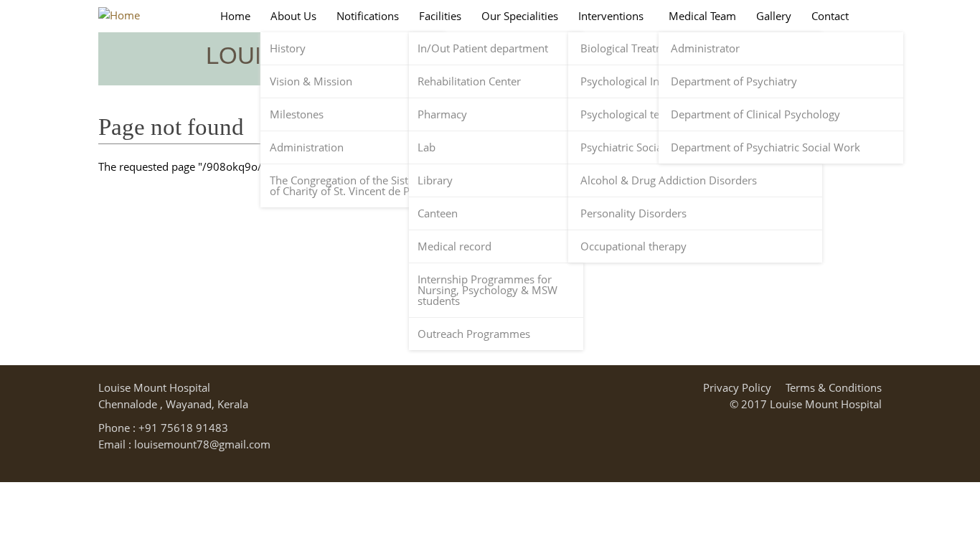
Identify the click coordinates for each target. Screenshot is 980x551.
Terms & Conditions (834, 387)
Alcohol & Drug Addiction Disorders (668, 180)
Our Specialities (519, 16)
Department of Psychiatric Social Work (765, 147)
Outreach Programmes (474, 334)
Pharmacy (442, 114)
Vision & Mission (311, 81)
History (288, 48)
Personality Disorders (633, 213)
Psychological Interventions (647, 81)
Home (235, 16)
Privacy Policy (737, 387)
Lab (426, 147)
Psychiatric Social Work (637, 147)
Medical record (454, 246)
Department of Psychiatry (734, 81)
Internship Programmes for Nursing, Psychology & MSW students (487, 290)
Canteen (438, 213)
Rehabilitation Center (469, 81)
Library (435, 180)
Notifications (367, 16)
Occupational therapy (633, 246)
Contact (830, 16)
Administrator (705, 48)
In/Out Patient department (483, 48)
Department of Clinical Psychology (755, 114)
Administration (307, 147)
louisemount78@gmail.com (202, 444)
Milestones (297, 114)
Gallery (773, 16)
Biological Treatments (633, 48)
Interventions (611, 16)
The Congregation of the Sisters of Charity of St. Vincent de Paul (347, 186)
